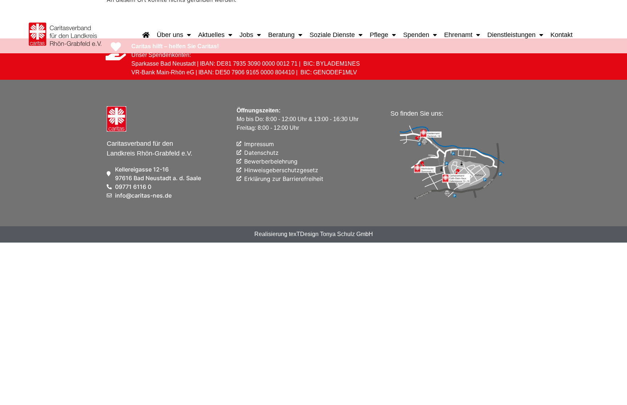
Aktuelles (211, 34)
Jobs (246, 34)
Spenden (416, 34)
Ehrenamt (458, 34)
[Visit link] (65, 34)
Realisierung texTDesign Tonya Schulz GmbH (313, 234)
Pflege (379, 34)
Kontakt (561, 34)
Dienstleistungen (511, 34)
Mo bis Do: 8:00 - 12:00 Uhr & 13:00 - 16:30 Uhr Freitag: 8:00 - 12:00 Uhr (297, 119)
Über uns (170, 34)
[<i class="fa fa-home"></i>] (145, 35)
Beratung (281, 34)
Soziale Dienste (332, 34)
